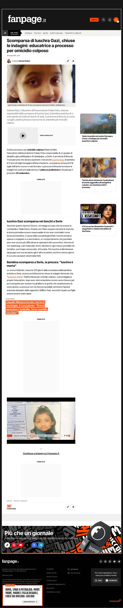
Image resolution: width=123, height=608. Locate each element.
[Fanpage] (10, 561)
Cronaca (28, 33)
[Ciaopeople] (115, 601)
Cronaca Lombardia (20, 501)
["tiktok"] (7, 545)
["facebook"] (34, 545)
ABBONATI (94, 19)
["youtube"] (20, 545)
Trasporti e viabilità (73, 33)
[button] (73, 61)
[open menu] (5, 33)
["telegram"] (41, 545)
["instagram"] (14, 545)
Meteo (45, 33)
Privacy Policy (51, 577)
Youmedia (50, 569)
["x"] (27, 545)
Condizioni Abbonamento (55, 584)
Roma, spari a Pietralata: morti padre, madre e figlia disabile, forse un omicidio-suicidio (22, 593)
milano (14, 33)
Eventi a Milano (56, 33)
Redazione (50, 588)
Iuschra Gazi (58, 159)
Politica (37, 33)
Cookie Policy (51, 580)
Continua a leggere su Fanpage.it (41, 453)
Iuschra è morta (15, 277)
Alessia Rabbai (24, 61)
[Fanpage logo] (24, 19)
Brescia (9, 501)
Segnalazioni (51, 573)
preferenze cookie (53, 592)
